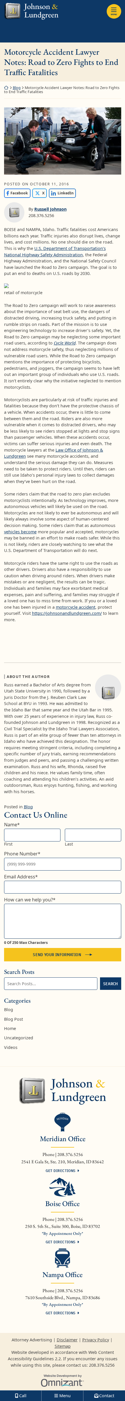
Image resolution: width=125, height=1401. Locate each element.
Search (110, 983)
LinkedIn (61, 193)
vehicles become (20, 532)
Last (69, 843)
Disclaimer (67, 1340)
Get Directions (60, 1170)
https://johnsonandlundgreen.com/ (67, 613)
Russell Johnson (50, 209)
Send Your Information (57, 954)
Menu (114, 14)
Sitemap (63, 1346)
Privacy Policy (95, 1340)
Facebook (16, 193)
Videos (10, 1047)
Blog (17, 87)
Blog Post (13, 1019)
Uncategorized (18, 1037)
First (8, 843)
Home (10, 1028)
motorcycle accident (75, 607)
